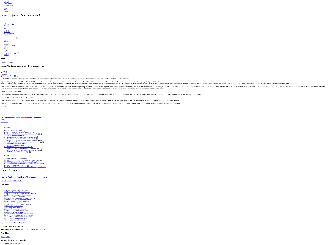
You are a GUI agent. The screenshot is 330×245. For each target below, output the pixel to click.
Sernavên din (4, 122)
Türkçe (6, 9)
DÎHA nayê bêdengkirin (12, 130)
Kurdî (5, 8)
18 (39, 160)
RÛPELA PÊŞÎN (9, 24)
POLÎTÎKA (7, 27)
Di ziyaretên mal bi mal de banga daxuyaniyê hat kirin (20, 160)
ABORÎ (6, 48)
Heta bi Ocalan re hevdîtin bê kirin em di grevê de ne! (24, 177)
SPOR (6, 50)
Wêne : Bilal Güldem (6, 181)
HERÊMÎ (6, 52)
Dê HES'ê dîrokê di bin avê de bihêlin (16, 147)
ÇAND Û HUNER (9, 45)
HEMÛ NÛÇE (8, 35)
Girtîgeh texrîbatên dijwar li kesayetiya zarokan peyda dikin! (22, 142)
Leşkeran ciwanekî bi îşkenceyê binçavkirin (13, 222)
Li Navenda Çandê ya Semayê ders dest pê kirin (19, 138)
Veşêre (17, 76)
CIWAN (6, 30)
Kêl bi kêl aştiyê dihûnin (12, 145)
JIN (5, 29)
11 (30, 147)
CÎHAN (6, 47)
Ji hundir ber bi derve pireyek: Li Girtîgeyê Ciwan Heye (21, 150)
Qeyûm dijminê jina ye (12, 135)
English (6, 11)
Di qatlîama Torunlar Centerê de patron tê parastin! (19, 148)
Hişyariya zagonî (8, 5)
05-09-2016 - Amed (18, 181)
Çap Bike (4, 74)
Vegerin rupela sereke (7, 62)
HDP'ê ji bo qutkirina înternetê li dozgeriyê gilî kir (19, 162)
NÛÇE (6, 25)
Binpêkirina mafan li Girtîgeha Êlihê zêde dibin (18, 132)
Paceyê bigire (5, 237)
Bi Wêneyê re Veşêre (7, 76)
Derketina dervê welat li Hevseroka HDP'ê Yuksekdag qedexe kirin (24, 167)
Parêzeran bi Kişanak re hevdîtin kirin (16, 165)
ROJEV (6, 55)
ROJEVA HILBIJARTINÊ (11, 53)
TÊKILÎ (6, 2)
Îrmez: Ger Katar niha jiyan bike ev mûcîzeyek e (19, 137)
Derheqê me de (8, 3)
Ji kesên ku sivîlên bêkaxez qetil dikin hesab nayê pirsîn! (21, 140)
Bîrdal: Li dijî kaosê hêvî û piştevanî (15, 152)
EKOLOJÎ (7, 32)
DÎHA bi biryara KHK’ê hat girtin (15, 158)
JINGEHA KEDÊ (9, 33)
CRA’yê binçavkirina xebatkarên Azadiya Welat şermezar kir (22, 163)
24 (2, 119)
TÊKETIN (7, 41)
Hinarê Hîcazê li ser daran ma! (14, 143)
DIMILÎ (6, 44)
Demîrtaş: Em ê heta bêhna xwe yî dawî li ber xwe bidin (21, 134)
